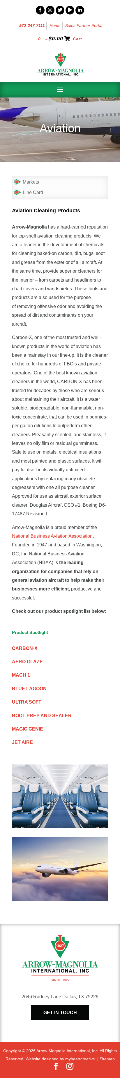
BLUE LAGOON (29, 688)
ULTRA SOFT (26, 702)
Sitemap (107, 1059)
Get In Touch (60, 1012)
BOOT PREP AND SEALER (42, 715)
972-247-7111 (32, 25)
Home (55, 25)
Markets (31, 182)
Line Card (33, 192)
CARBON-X (25, 648)
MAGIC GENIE (27, 728)
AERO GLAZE (27, 661)
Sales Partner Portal (83, 25)
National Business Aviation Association (52, 536)
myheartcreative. (80, 1059)
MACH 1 (21, 675)
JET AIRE (22, 742)
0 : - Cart (60, 39)
